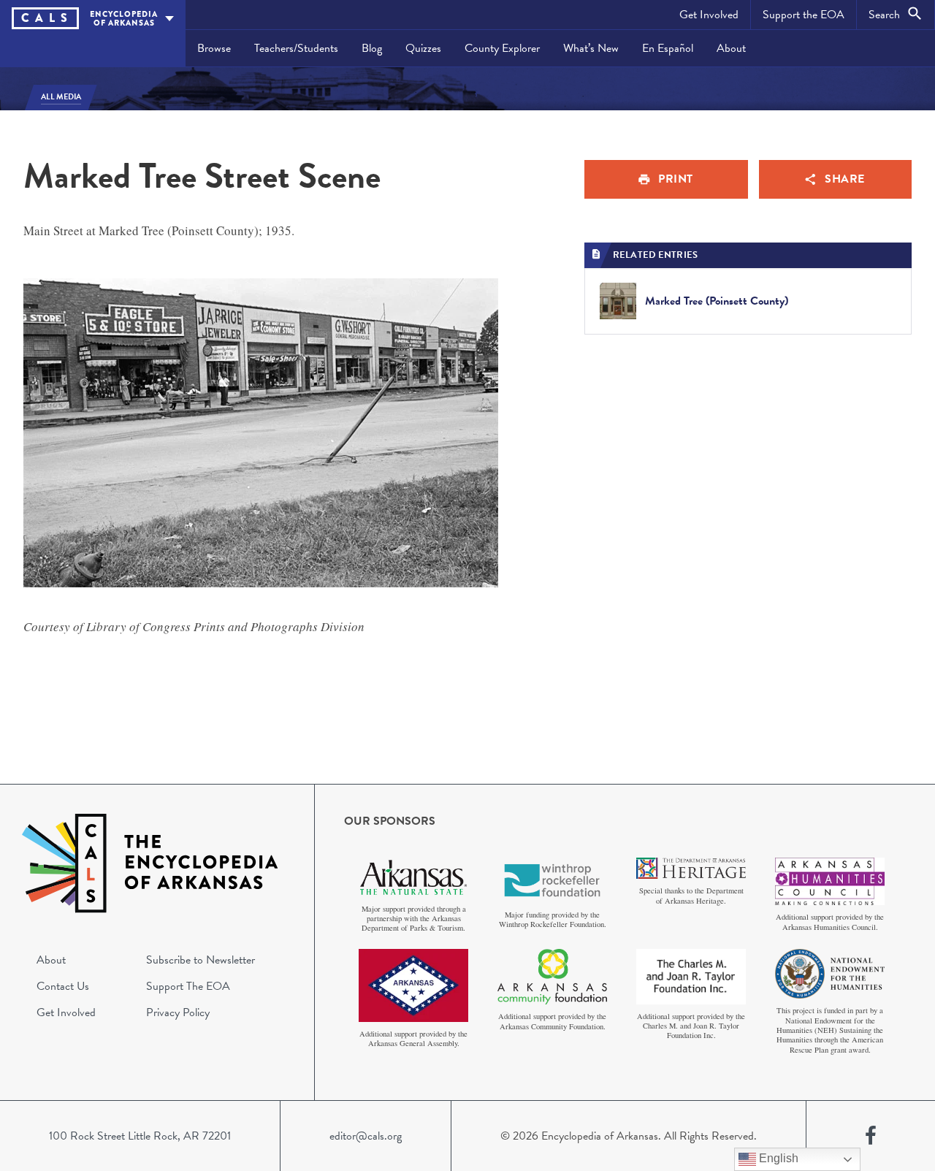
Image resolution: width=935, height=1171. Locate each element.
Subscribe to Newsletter (200, 960)
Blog (372, 48)
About (731, 48)
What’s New (591, 48)
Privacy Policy (178, 1012)
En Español (667, 48)
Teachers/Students (296, 48)
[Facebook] (870, 1136)
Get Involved (709, 14)
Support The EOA (188, 986)
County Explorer (502, 48)
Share (845, 179)
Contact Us (63, 986)
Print (675, 179)
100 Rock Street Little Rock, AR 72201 (140, 1136)
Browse (214, 48)
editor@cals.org (365, 1136)
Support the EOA (803, 14)
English (777, 1158)
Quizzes (423, 48)
